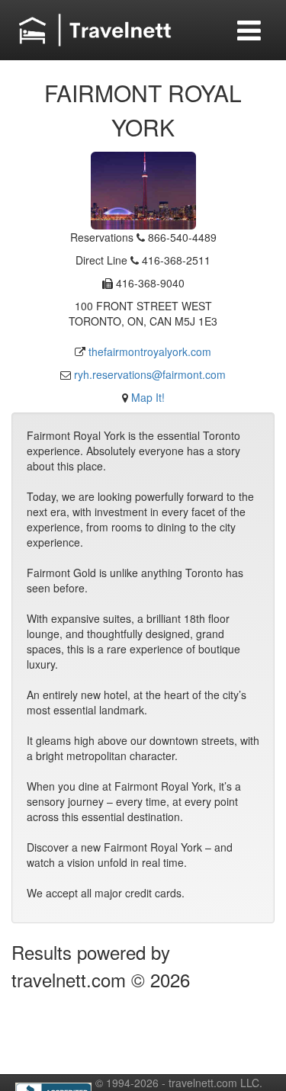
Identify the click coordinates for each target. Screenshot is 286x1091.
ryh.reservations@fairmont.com (150, 374)
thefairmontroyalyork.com (149, 351)
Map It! (148, 397)
